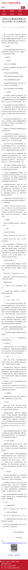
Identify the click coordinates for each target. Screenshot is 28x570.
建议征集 (17, 561)
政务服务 (12, 11)
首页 (4, 11)
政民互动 (20, 11)
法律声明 (7, 561)
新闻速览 (20, 14)
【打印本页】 (11, 555)
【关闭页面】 (17, 555)
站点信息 (12, 14)
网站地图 (12, 561)
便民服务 (4, 14)
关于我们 (3, 561)
